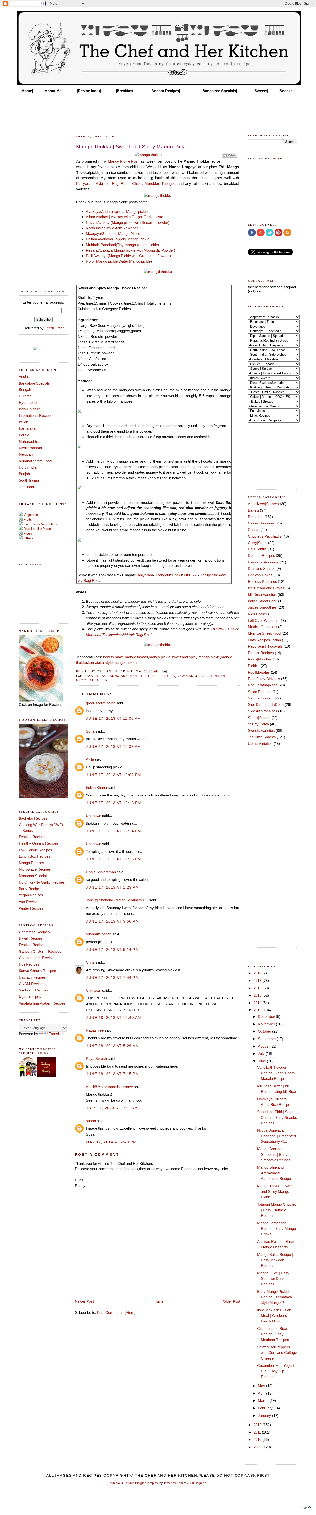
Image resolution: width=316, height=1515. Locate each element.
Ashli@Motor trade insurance (109, 1087)
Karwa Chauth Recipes (37, 971)
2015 (258, 995)
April (262, 1393)
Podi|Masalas (259, 672)
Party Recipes (30, 889)
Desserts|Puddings (263, 562)
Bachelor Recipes (33, 818)
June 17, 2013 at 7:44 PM (112, 977)
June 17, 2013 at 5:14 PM (112, 949)
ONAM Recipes (31, 984)
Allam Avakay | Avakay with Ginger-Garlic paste (124, 217)
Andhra (24, 376)
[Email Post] (164, 671)
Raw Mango (188, 676)
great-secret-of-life (100, 703)
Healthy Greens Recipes (39, 843)
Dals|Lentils (257, 549)
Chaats (253, 529)
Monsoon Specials (34, 876)
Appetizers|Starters (263, 504)
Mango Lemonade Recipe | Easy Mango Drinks (276, 1228)
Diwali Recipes (31, 938)
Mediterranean (30, 448)
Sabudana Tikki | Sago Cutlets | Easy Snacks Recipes (277, 1117)
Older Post (231, 1301)
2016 (258, 988)
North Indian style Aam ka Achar (112, 228)
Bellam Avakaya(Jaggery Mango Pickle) (118, 239)
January (265, 1415)
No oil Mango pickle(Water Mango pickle (118, 261)
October (265, 1031)
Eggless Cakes (260, 575)
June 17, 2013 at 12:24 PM (113, 831)
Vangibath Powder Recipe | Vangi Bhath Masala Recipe (276, 1073)
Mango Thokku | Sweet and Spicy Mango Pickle (276, 1191)
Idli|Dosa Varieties (262, 594)
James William (173, 1483)
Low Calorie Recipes (35, 850)
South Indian (29, 480)
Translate (56, 1034)
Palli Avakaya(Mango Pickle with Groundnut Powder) (128, 256)
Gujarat (25, 396)
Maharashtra (29, 441)
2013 (258, 1010)
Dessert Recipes (261, 555)
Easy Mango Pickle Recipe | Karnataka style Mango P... (274, 1297)
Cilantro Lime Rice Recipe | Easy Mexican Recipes (273, 1334)
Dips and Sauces (262, 568)
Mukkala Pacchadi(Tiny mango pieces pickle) (122, 245)
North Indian (28, 467)
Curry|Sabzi (257, 543)
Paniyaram (85, 183)
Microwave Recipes (35, 869)
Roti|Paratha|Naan (262, 685)
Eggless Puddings (262, 581)
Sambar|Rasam (261, 698)
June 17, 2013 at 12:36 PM (113, 859)
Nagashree (95, 1030)
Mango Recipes (31, 863)
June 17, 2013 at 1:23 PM (112, 887)
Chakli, (138, 183)
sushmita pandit (98, 934)
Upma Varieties (260, 743)
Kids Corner (257, 614)
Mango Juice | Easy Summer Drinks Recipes (273, 1278)
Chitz (90, 962)
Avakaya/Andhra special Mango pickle (117, 211)
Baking (253, 510)
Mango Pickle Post (123, 161)
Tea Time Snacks (262, 737)
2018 (258, 973)
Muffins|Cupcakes (262, 627)
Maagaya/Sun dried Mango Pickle (113, 234)
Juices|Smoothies (262, 607)
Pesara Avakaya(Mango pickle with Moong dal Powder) (130, 250)
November (267, 1024)
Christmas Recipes (34, 932)
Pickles (167, 676)
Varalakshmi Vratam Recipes (42, 1003)
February (266, 1408)
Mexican (26, 454)
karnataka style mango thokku (112, 662)
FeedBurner (54, 328)
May (262, 1386)
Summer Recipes (91, 679)
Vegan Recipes (31, 895)
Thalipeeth (208, 575)
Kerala (24, 435)
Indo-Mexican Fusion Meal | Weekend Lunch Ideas (274, 1315)
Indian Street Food (262, 601)
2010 (258, 1439)
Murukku (152, 183)
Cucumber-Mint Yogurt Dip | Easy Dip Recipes (275, 1371)
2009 (258, 1447)
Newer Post (84, 1301)
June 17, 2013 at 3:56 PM (112, 921)
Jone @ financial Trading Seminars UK (117, 900)
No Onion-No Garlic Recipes (42, 882)
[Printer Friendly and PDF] (229, 157)
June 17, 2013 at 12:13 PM (113, 803)
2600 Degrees (196, 1483)
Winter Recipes (31, 908)
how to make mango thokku (125, 657)
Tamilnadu (27, 487)
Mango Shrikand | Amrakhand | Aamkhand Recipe (274, 1173)
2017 (258, 980)
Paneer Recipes (261, 653)
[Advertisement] (158, 109)
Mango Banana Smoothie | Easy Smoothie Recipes (274, 1154)
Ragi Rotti (120, 183)
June (262, 1061)
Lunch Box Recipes (34, 856)
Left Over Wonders (263, 620)
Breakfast (255, 517)
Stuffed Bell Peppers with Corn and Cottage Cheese (277, 1352)
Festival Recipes (32, 837)
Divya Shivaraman (101, 872)
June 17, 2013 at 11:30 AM (113, 718)
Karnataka (27, 428)
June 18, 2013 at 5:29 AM (112, 1046)
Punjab (24, 474)
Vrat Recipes (29, 902)
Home (158, 1301)
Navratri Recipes (32, 977)
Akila (90, 759)
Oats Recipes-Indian (264, 640)
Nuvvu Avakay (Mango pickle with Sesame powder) (127, 222)
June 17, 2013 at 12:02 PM (113, 775)
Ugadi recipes (30, 996)
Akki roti (102, 183)
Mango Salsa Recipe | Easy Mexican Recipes (275, 1260)
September (267, 1039)
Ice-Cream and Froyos (266, 588)
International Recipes (36, 415)
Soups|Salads (259, 718)
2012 (258, 1425)
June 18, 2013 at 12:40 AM (113, 1017)
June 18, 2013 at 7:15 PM (112, 1074)
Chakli (177, 575)
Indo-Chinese (29, 409)
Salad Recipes (259, 692)
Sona (90, 731)
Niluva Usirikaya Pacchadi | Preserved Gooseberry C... (276, 1136)
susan (91, 1121)
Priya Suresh (96, 1058)
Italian (23, 422)
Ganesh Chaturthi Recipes (40, 951)
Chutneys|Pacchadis (264, 536)
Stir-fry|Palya (258, 724)
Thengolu (168, 183)
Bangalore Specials (34, 383)
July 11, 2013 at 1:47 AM (112, 1108)
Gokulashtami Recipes (37, 958)
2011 (258, 1432)
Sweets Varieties (261, 730)
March (263, 1400)
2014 (258, 1003)
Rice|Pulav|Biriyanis (264, 679)
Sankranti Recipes (33, 990)
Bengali (25, 390)
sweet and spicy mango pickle (195, 657)
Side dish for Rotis (262, 711)
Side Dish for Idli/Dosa (266, 704)
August (264, 1046)
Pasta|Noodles (260, 659)
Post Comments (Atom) (116, 1312)
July (262, 1053)
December (267, 1016)
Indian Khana (96, 787)
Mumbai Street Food (35, 461)
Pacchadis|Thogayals (265, 646)
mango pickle (159, 657)
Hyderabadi (28, 402)
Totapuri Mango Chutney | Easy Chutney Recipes (276, 1210)
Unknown (93, 816)
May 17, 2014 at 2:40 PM (111, 1142)
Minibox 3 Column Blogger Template (134, 1483)
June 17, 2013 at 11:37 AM (113, 746)
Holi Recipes (29, 964)
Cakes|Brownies (261, 523)
